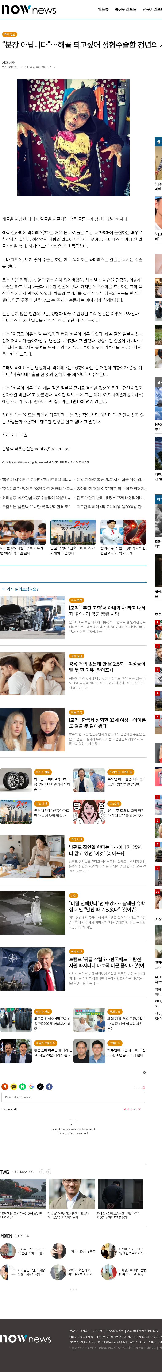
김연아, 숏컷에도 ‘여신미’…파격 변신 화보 (132, 1251)
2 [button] (73, 1289)
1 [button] (70, 1289)
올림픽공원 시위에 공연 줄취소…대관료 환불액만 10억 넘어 (118, 1215)
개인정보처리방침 (114, 1331)
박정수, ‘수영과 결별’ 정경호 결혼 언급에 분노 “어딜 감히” (81, 1274)
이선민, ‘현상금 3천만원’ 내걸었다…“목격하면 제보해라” (132, 1274)
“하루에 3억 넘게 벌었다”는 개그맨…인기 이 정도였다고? (31, 1274)
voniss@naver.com (53, 449)
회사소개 (85, 1331)
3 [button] (76, 1289)
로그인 (73, 1331)
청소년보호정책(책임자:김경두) (143, 1331)
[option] (70, 1200)
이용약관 (97, 1331)
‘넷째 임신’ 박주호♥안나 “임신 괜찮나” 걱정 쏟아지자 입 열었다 (81, 1253)
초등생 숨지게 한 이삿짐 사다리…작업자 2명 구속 (70, 1215)
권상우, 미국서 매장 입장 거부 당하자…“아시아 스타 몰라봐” (32, 1253)
